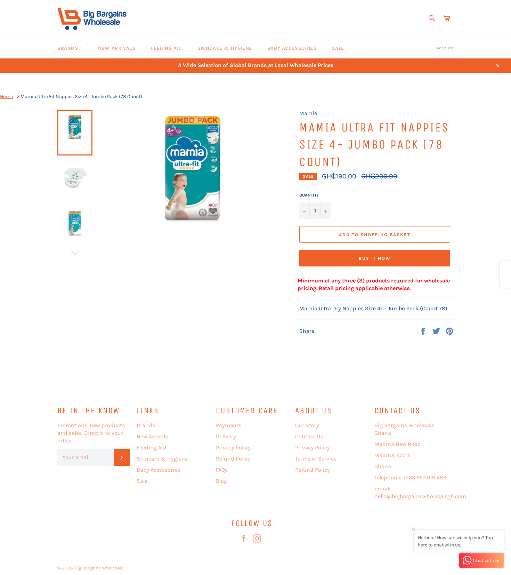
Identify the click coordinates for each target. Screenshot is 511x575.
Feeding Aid (166, 48)
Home (6, 96)
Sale (338, 48)
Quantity (309, 195)
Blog (221, 481)
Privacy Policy (233, 447)
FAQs (222, 469)
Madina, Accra (392, 455)
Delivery (226, 436)
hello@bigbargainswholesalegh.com (420, 496)
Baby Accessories (292, 48)
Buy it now (375, 258)
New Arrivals (116, 48)
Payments (228, 425)
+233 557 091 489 (424, 477)
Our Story (307, 425)
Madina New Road (397, 444)
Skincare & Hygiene (224, 48)
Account (445, 47)
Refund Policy (233, 458)
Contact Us (309, 436)
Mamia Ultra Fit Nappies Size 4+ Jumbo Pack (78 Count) (81, 96)
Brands (68, 48)
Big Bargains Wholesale (99, 567)
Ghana (382, 466)
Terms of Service (315, 458)
